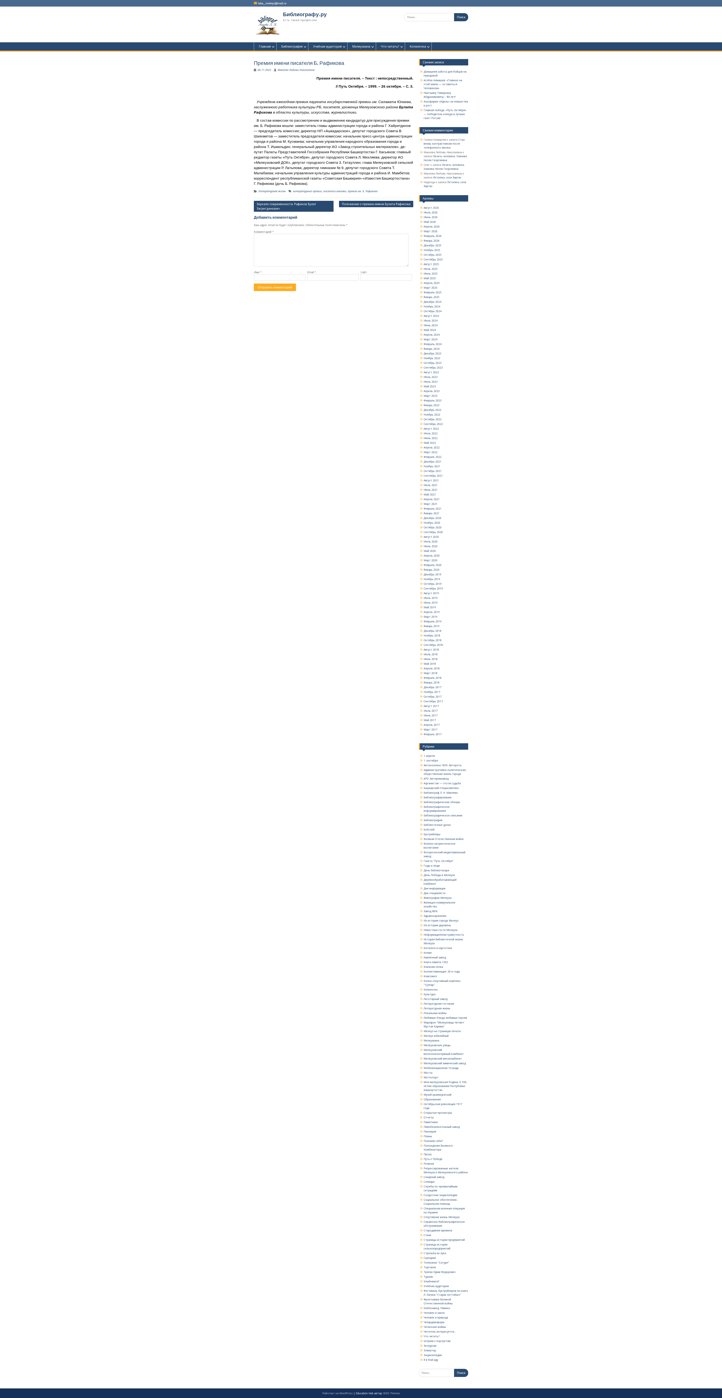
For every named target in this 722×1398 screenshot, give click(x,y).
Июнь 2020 (431, 546)
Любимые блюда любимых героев (445, 1017)
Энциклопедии (433, 1355)
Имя (258, 272)
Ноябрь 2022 (432, 414)
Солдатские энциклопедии (440, 1195)
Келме (428, 952)
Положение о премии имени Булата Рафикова (376, 204)
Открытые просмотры (438, 1112)
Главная (265, 46)
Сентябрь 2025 (433, 259)
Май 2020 (430, 551)
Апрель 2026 (432, 226)
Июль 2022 (431, 433)
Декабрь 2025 (432, 245)
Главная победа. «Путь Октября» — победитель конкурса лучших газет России (445, 114)
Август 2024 (431, 316)
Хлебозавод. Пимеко (437, 1308)
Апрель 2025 (432, 283)
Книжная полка (433, 967)
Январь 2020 (431, 569)
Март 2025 (430, 287)
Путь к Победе (433, 1159)
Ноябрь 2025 (432, 250)
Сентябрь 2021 (433, 475)
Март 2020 (430, 560)
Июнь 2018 (431, 659)
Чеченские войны (435, 1327)
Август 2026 (431, 207)
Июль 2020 (431, 541)
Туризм (428, 1276)
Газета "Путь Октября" (439, 861)
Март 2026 (430, 231)
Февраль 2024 (432, 344)
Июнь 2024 (431, 325)
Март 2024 (430, 339)
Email (311, 272)
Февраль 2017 (432, 734)
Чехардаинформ (434, 1322)
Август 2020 (431, 537)
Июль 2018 (431, 654)
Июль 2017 (431, 710)
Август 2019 (431, 593)
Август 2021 (431, 480)
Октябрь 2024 (432, 311)
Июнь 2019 (431, 602)
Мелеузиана (361, 46)
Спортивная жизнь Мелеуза (442, 1217)
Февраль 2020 (432, 565)
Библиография (292, 46)
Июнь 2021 (431, 490)
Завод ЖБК (431, 911)
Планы (428, 1136)
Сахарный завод (434, 1177)
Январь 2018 (431, 682)
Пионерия (430, 1131)
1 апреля (429, 756)
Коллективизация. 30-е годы (442, 971)
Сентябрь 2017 (433, 701)
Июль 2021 (431, 485)
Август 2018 (431, 649)
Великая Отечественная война (443, 839)
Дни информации (434, 888)
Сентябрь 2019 (433, 588)
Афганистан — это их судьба (442, 783)
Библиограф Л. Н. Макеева (441, 792)
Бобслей (429, 829)
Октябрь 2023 (432, 363)
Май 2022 (430, 443)
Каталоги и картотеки (438, 948)
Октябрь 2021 (432, 471)
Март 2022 (430, 452)
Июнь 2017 (431, 715)
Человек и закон (434, 1313)
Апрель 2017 (432, 725)
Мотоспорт (431, 1077)
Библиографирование (438, 797)
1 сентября (431, 760)
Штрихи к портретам (437, 1341)
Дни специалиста (434, 893)
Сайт (364, 272)
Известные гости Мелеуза (440, 930)
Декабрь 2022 (432, 410)
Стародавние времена (438, 1230)
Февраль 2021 (432, 508)
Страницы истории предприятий (444, 1240)
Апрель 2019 (432, 612)
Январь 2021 (431, 513)
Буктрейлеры (432, 834)
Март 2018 (430, 673)
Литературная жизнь (272, 191)
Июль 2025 (431, 269)
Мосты (428, 1072)
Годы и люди (432, 865)
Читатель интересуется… (440, 1331)
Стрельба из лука (435, 1253)
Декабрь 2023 (432, 353)
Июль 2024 (431, 320)
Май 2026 (430, 222)
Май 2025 (430, 278)
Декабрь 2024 (432, 301)
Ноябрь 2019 (432, 579)
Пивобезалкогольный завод (442, 1127)
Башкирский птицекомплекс (441, 788)
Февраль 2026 (432, 236)
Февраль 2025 (432, 292)
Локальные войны (435, 1013)
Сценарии (430, 1258)
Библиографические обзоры (442, 802)
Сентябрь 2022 (433, 424)
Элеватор (430, 1350)
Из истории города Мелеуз (441, 920)
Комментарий (264, 232)
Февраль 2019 (432, 621)
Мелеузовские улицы (437, 1045)
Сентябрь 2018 (433, 645)
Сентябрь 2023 (433, 367)
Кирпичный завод (435, 957)
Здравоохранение (435, 916)
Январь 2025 (431, 297)
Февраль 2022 (432, 457)
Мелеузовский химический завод (445, 1063)
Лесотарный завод (435, 999)
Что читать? (390, 46)
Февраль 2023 (432, 400)
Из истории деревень (437, 925)
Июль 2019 (431, 598)
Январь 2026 (431, 240)
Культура (429, 994)
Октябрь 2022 (432, 419)
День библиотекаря (436, 870)
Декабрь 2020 (432, 518)
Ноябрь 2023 (432, 358)
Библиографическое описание (443, 815)
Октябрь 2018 (432, 640)
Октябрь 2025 (432, 254)
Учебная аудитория (327, 46)
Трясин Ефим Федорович (440, 1272)
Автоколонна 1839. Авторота (442, 765)
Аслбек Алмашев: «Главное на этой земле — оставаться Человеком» (443, 84)
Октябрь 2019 (432, 584)
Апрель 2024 (432, 334)
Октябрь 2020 (432, 527)
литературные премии (307, 191)
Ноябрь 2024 (432, 306)
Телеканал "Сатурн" (436, 1262)
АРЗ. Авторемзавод (436, 778)
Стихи (427, 1235)
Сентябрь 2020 (433, 532)
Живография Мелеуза (437, 898)
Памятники (431, 1122)
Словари (429, 1181)
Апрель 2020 (432, 555)
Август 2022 (431, 428)
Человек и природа (436, 1317)
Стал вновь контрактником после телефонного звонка (444, 143)
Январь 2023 (431, 405)
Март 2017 (430, 729)
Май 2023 (430, 386)
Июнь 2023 (431, 381)
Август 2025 (431, 264)
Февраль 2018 (432, 678)
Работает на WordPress (337, 1393)
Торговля (430, 1267)
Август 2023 (431, 372)
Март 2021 (430, 504)
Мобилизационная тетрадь (441, 1068)
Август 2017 (431, 706)
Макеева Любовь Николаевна (296, 70)
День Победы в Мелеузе (439, 875)
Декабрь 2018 (432, 631)
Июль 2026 (431, 212)
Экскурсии (430, 1345)
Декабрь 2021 (432, 461)
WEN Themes (391, 1393)
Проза (428, 1154)
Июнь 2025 (431, 273)
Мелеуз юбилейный (436, 1036)
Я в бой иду (431, 1360)
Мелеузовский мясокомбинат (443, 1058)
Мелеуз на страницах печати (442, 1031)
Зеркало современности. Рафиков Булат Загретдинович (286, 206)
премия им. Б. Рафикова (363, 191)
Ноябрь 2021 (432, 466)
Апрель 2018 (432, 668)
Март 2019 (430, 616)
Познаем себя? (433, 1141)
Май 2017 (430, 720)
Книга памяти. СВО (436, 962)
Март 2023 (430, 395)
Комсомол (430, 976)
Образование (432, 1099)
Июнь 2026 (431, 217)
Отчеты (429, 1117)
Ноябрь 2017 (432, 692)
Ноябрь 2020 (432, 522)
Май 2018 (430, 663)
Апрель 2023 (432, 391)
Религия (429, 1163)
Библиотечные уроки (437, 825)
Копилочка (418, 46)
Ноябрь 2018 (432, 635)
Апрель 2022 (432, 447)
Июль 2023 (431, 377)
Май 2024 (430, 330)
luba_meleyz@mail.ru (272, 3)
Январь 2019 (431, 626)
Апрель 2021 (432, 499)
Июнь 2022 (431, 438)
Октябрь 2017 (432, 696)
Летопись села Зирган (447, 177)
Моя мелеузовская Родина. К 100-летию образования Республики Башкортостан (445, 1086)
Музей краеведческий (437, 1094)
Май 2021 (430, 494)
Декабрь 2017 (432, 687)
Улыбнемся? (431, 1281)
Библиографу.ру (305, 14)
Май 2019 (430, 607)
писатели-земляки (334, 191)
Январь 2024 (431, 348)
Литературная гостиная (439, 1003)
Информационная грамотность (444, 934)
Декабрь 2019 (432, 574)
